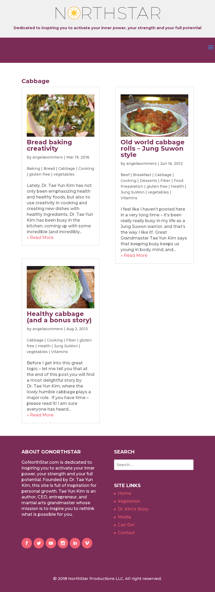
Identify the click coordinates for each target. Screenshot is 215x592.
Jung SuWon (66, 346)
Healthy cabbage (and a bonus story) (59, 317)
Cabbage (66, 168)
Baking (33, 168)
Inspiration (129, 501)
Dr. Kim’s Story (133, 509)
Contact (126, 532)
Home (124, 493)
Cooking (86, 168)
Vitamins (59, 351)
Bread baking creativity (49, 145)
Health (44, 346)
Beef (125, 174)
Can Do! (126, 524)
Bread (49, 168)
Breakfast (142, 174)
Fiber (71, 340)
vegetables (63, 174)
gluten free (39, 174)
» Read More (40, 237)
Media (124, 516)
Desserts (148, 180)
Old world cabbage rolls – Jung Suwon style (153, 148)
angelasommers (48, 157)
